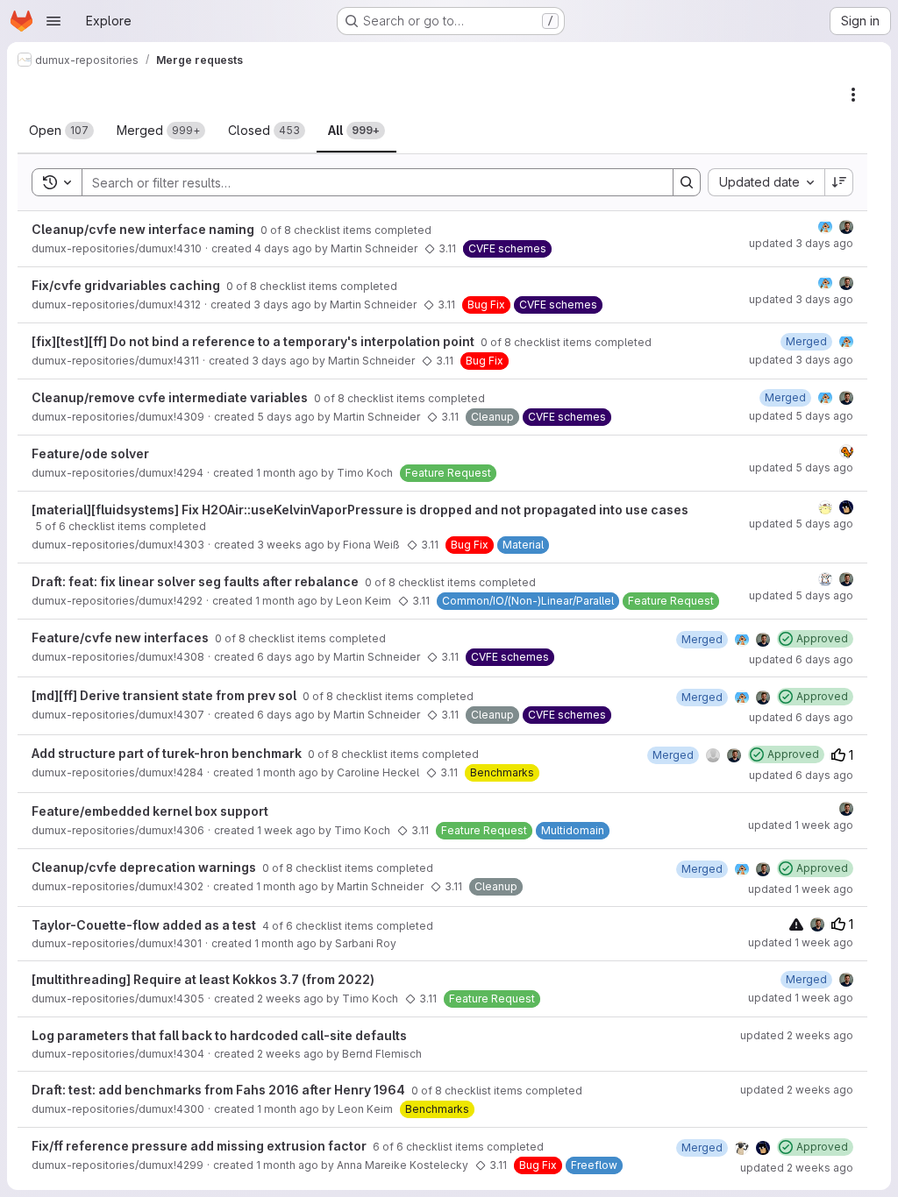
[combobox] (766, 182)
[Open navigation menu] (53, 21)
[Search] (687, 182)
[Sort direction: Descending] (839, 182)
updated (801, 243)
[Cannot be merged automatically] (796, 924)
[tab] (61, 130)
